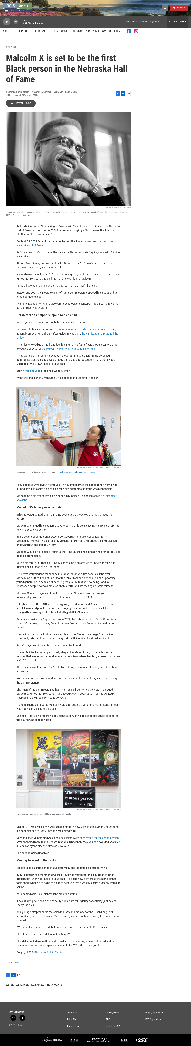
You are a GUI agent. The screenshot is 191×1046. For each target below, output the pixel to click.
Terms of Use (73, 1026)
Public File (71, 1019)
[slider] (20, 21)
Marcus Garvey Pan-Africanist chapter (81, 329)
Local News (60, 31)
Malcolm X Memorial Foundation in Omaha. (71, 348)
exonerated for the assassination (99, 837)
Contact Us (72, 1013)
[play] (6, 21)
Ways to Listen (111, 31)
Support (22, 31)
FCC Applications (153, 1019)
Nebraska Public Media (48, 952)
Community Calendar (86, 31)
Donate (180, 7)
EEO (108, 1019)
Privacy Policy (112, 1013)
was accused (32, 370)
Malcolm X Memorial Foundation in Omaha (77, 472)
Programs (40, 31)
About (6, 31)
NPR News (11, 46)
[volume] (15, 21)
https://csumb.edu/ (154, 1013)
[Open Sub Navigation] (12, 31)
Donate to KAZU (113, 1026)
